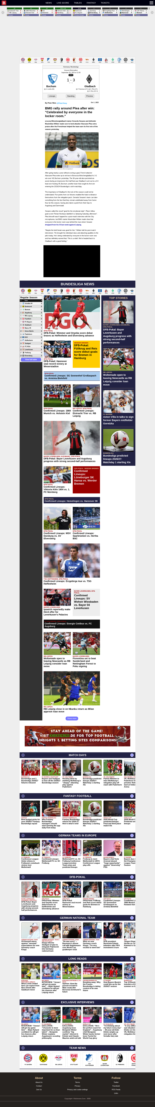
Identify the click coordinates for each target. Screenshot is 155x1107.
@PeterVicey (62, 103)
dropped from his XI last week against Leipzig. (63, 225)
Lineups (52, 96)
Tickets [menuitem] (105, 3)
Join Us (39, 1089)
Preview (89, 96)
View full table (31, 360)
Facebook (116, 1086)
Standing (70, 96)
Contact (39, 1086)
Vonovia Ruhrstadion (71, 70)
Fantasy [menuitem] (91, 3)
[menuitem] (22, 3)
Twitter (116, 1082)
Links (116, 1093)
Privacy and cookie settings (77, 1089)
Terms (77, 1082)
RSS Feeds (116, 1089)
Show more (71, 718)
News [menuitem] (49, 3)
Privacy (77, 1086)
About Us (39, 1082)
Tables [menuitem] (78, 3)
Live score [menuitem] (63, 3)
